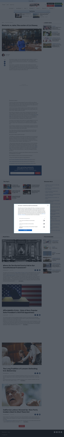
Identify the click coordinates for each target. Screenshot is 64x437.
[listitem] (32, 218)
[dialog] (32, 218)
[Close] (48, 206)
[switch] (43, 220)
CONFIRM (25, 230)
